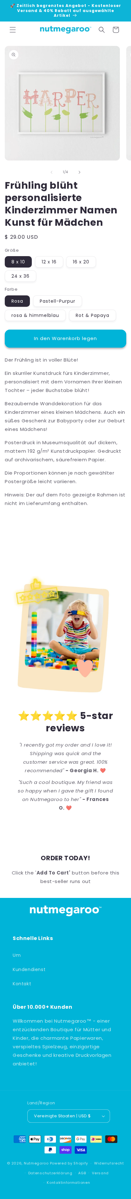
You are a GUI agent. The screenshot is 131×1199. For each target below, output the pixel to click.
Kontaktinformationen (68, 1182)
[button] (13, 30)
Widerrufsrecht (109, 1163)
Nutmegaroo (36, 1163)
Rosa (17, 301)
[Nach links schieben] (52, 172)
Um (17, 955)
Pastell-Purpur (57, 301)
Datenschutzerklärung (50, 1173)
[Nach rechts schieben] (79, 172)
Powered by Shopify (69, 1163)
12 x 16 (49, 262)
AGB (82, 1173)
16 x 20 (81, 262)
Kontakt (22, 984)
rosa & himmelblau (35, 315)
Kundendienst (29, 969)
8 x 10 (18, 262)
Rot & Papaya (92, 315)
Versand (100, 1173)
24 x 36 (20, 276)
